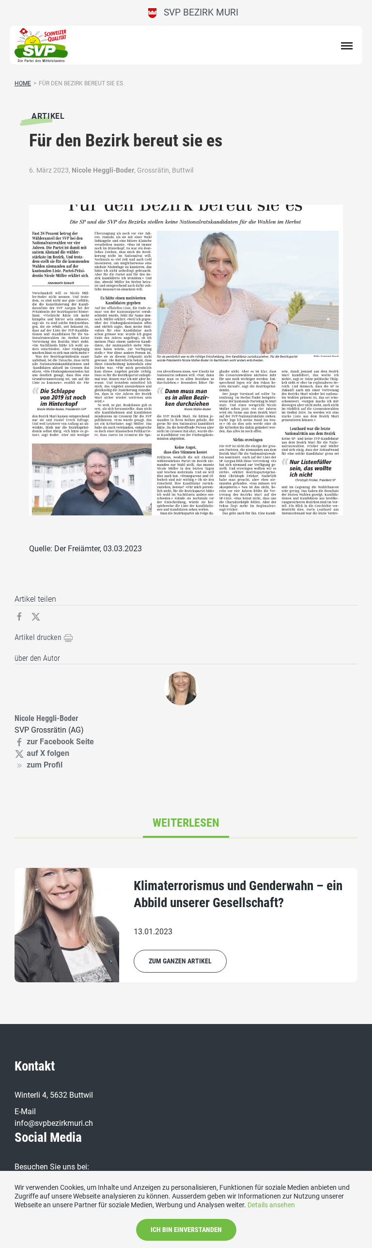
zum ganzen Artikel (180, 961)
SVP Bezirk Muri (197, 12)
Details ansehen (271, 1205)
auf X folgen (48, 753)
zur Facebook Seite (60, 741)
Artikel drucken (39, 637)
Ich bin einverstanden (186, 1229)
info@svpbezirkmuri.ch (54, 1123)
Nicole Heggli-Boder (103, 170)
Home (23, 83)
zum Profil (44, 764)
